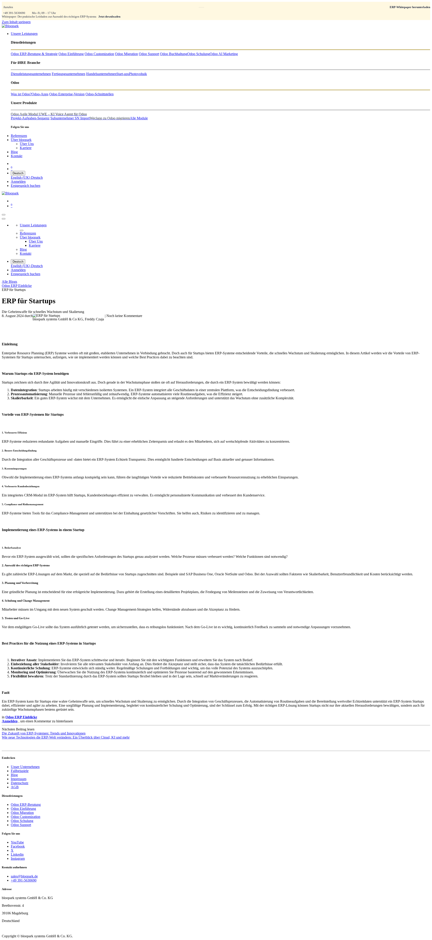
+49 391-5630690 (14, 13)
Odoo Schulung (22, 821)
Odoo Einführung (23, 808)
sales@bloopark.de (24, 876)
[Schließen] (3, 218)
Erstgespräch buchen (25, 186)
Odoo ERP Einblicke (17, 286)
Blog (14, 775)
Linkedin (17, 854)
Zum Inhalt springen (16, 22)
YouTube (17, 842)
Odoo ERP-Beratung (26, 804)
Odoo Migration (22, 813)
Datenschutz (19, 783)
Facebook (18, 846)
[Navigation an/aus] (3, 214)
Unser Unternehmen (25, 767)
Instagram (18, 858)
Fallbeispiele (20, 771)
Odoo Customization (25, 817)
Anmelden (18, 181)
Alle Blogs (9, 282)
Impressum (18, 779)
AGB (15, 787)
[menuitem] (24, 34)
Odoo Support (21, 825)
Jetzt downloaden (109, 16)
